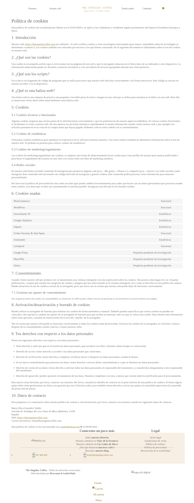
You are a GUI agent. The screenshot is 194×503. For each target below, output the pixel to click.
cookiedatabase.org (70, 426)
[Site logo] (97, 8)
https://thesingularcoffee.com (40, 44)
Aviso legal (155, 437)
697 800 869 (41, 455)
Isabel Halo (69, 473)
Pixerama (55, 473)
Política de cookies (155, 444)
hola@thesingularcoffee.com (100, 455)
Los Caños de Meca (107, 444)
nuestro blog (102, 450)
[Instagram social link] (174, 9)
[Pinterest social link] (161, 456)
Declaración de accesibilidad (155, 450)
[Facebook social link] (150, 456)
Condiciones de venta (155, 440)
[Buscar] (181, 9)
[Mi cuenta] (167, 9)
